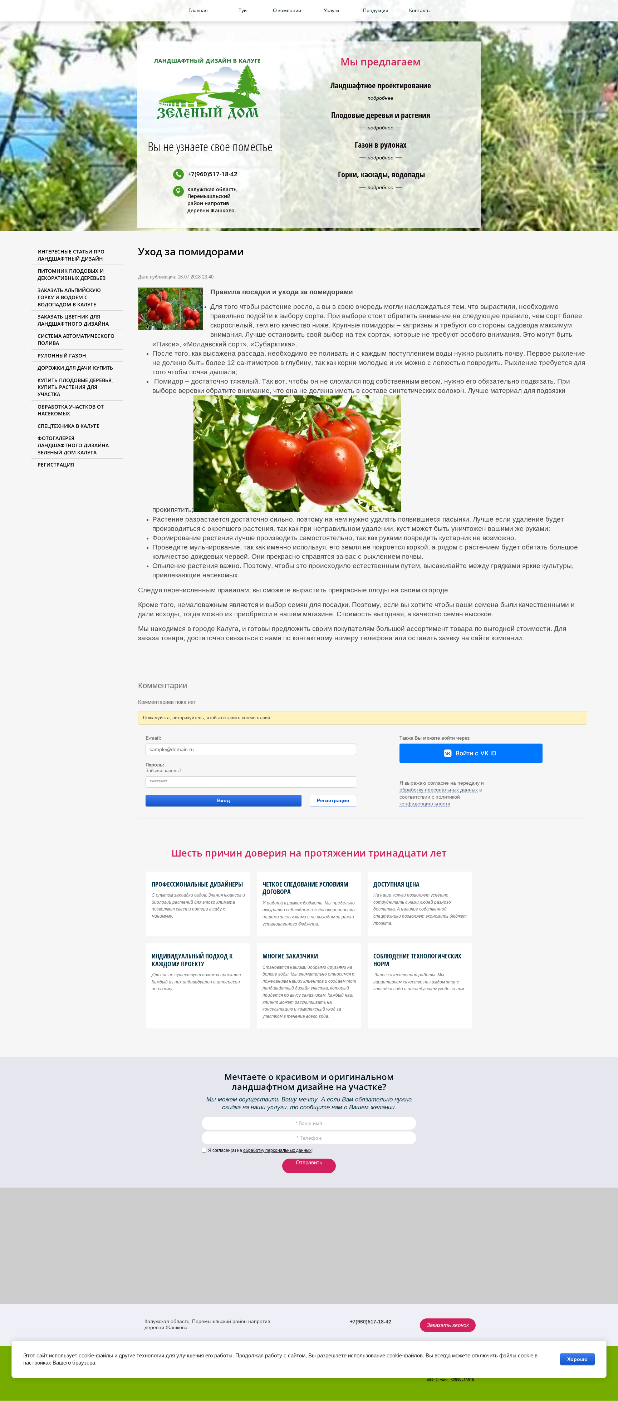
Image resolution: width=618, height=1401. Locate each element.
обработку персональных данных (277, 1150)
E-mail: (153, 738)
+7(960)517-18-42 (212, 174)
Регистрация (333, 800)
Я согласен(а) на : (260, 1150)
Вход (223, 800)
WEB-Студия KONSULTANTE (450, 1380)
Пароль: (155, 765)
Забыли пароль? (163, 770)
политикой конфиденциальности (429, 800)
